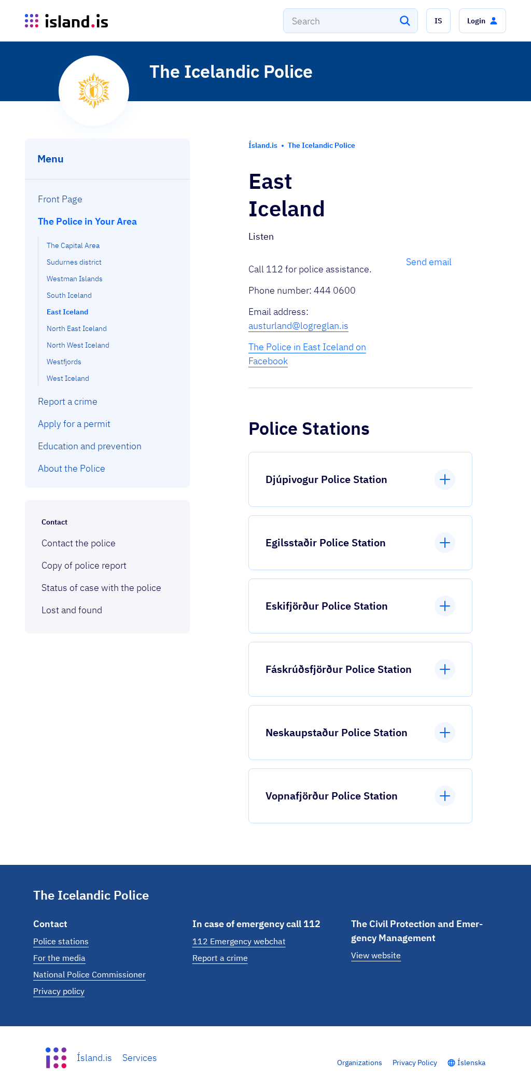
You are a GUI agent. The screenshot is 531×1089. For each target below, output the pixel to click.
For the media (59, 958)
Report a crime (220, 958)
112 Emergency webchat (239, 941)
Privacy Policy (415, 1062)
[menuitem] (107, 199)
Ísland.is (94, 1058)
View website (376, 955)
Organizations (359, 1062)
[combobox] (350, 20)
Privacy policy (59, 991)
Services (139, 1058)
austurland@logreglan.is (298, 326)
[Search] (405, 20)
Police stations (61, 941)
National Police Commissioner (89, 974)
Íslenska (471, 1062)
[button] (438, 20)
